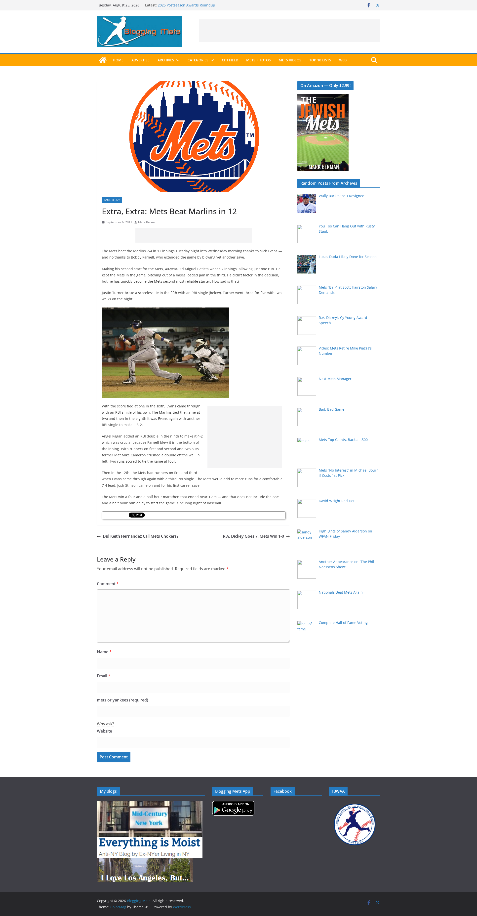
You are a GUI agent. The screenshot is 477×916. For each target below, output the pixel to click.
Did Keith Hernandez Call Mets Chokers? (140, 536)
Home (118, 60)
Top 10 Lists (320, 60)
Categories (198, 60)
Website (104, 731)
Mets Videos (290, 60)
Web (343, 60)
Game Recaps (112, 200)
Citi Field (230, 60)
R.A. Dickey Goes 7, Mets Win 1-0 (253, 536)
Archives (166, 60)
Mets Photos (258, 60)
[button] (177, 60)
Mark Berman (147, 222)
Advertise (140, 60)
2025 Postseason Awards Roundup (186, 5)
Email (103, 676)
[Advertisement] (289, 30)
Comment (108, 583)
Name (104, 651)
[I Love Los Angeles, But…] (145, 861)
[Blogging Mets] (103, 60)
